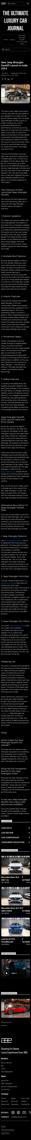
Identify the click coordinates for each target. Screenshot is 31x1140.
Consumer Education (12, 842)
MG (2, 1066)
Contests (6, 828)
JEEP (3, 1069)
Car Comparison (10, 837)
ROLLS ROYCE (6, 1063)
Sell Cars (14, 1101)
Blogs (12, 39)
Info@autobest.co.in (18, 1117)
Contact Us (25, 1104)
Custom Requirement (9, 1087)
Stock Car (5, 1081)
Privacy (3, 1126)
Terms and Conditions (7, 1130)
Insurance (14, 1104)
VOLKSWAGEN (6, 1072)
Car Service (5, 1089)
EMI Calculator (6, 1084)
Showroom (5, 1104)
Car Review (7, 833)
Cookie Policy (5, 1133)
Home (6, 39)
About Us (4, 1101)
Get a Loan (25, 1098)
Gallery (23, 1101)
